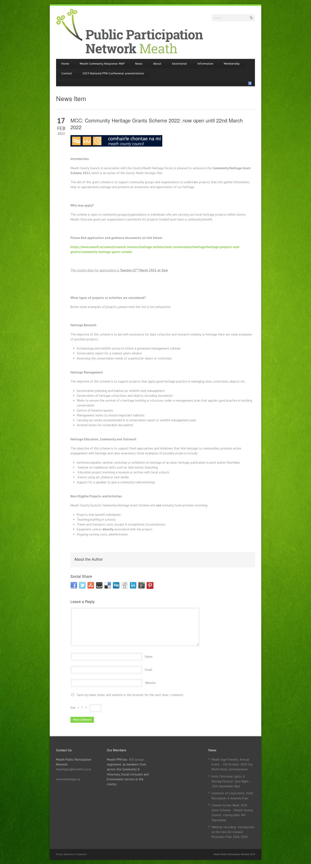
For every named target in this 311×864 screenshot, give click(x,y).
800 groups (136, 759)
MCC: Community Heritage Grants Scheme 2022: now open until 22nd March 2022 (156, 123)
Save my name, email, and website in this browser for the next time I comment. (130, 695)
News (139, 63)
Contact (66, 73)
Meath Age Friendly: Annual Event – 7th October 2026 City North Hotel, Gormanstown (232, 764)
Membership (232, 63)
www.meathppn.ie (68, 779)
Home (65, 63)
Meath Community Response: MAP (102, 63)
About (157, 63)
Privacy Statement (65, 854)
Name (149, 657)
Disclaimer (81, 854)
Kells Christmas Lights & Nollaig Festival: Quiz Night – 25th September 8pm (231, 781)
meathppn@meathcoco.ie (73, 769)
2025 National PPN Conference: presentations (113, 73)
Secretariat (179, 63)
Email (148, 670)
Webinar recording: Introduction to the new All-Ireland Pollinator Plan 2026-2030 (233, 832)
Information (205, 63)
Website (150, 683)
